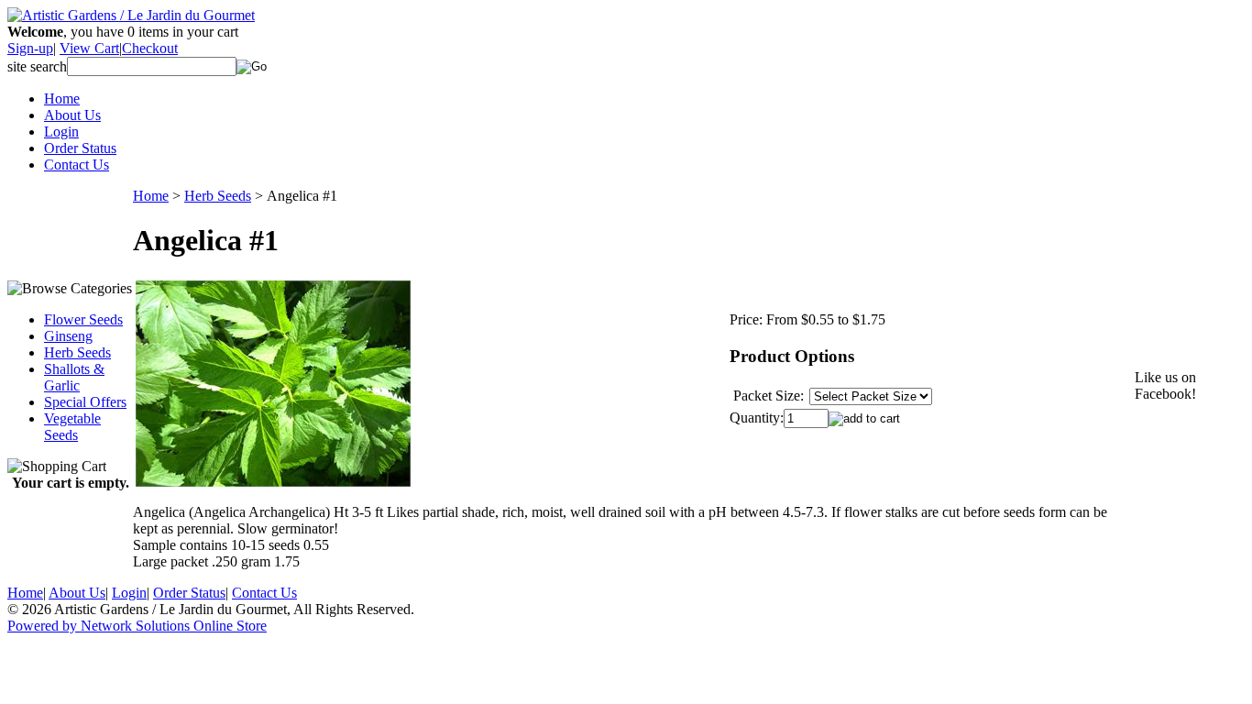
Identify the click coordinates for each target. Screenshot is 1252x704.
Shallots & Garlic (74, 377)
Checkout (150, 48)
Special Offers (85, 402)
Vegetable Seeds (72, 427)
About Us (72, 115)
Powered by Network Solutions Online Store (137, 625)
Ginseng (68, 336)
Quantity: (757, 417)
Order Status (80, 148)
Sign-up (30, 48)
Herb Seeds (77, 352)
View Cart (89, 48)
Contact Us (76, 164)
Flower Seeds (83, 319)
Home (62, 98)
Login (61, 131)
